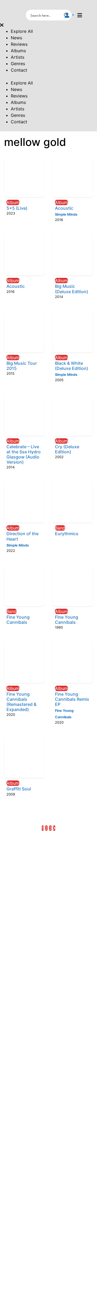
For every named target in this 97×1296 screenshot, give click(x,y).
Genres (18, 63)
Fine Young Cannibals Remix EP (72, 699)
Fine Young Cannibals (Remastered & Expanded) (21, 701)
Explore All (22, 31)
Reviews (19, 44)
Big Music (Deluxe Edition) (71, 288)
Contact (19, 70)
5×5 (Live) (16, 208)
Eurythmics (66, 533)
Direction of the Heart (22, 536)
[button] (69, 15)
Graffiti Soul (18, 788)
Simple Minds (66, 214)
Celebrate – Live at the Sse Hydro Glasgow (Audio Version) (23, 454)
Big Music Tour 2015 (21, 365)
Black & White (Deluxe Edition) (71, 365)
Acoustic (64, 208)
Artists (17, 57)
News (16, 37)
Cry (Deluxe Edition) (67, 449)
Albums (18, 50)
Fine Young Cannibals (18, 619)
